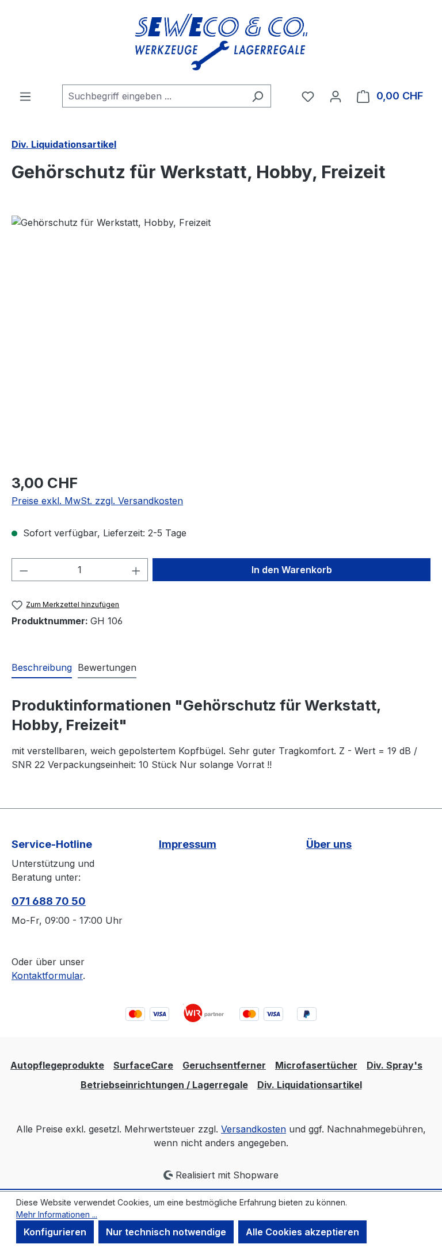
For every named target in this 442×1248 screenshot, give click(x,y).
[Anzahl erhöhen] (136, 569)
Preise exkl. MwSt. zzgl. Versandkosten (97, 500)
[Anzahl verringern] (24, 569)
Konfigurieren (55, 1232)
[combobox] (153, 96)
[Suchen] (257, 96)
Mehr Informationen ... (56, 1214)
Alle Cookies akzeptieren (302, 1232)
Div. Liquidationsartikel (309, 1084)
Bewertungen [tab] (107, 667)
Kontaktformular (47, 975)
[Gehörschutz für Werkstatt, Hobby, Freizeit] (221, 339)
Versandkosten (253, 1129)
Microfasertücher (316, 1065)
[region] (221, 339)
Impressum (187, 844)
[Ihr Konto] (335, 96)
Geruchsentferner (224, 1065)
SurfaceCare (143, 1065)
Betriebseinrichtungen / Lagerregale (164, 1084)
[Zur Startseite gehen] (221, 42)
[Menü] (25, 96)
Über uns (329, 844)
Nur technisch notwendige (166, 1232)
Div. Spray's (394, 1065)
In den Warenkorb (292, 569)
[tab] (42, 668)
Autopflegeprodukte (57, 1065)
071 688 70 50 (49, 901)
